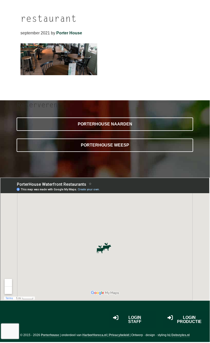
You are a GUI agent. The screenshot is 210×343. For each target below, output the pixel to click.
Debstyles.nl (180, 335)
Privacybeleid (119, 335)
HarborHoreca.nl (94, 335)
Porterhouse (50, 335)
